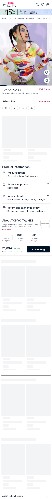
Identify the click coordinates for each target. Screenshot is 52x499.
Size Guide (44, 101)
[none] (26, 12)
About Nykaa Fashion (12, 496)
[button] (4, 4)
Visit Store (44, 89)
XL (31, 108)
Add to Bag (38, 249)
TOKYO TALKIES (11, 89)
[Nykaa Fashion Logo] (20, 4)
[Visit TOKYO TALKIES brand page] (45, 223)
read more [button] (6, 229)
